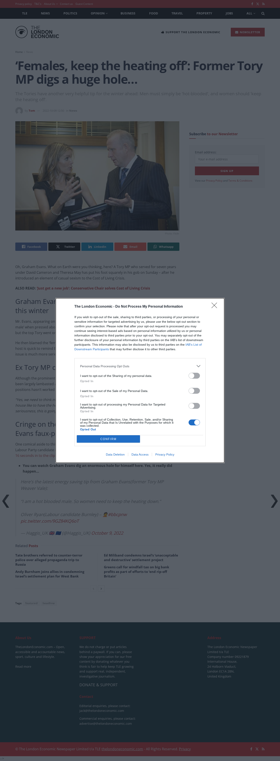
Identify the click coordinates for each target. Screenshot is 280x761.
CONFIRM (108, 439)
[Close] (216, 307)
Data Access (140, 454)
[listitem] (140, 366)
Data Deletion (115, 454)
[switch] (194, 376)
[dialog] (140, 380)
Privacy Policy (164, 454)
